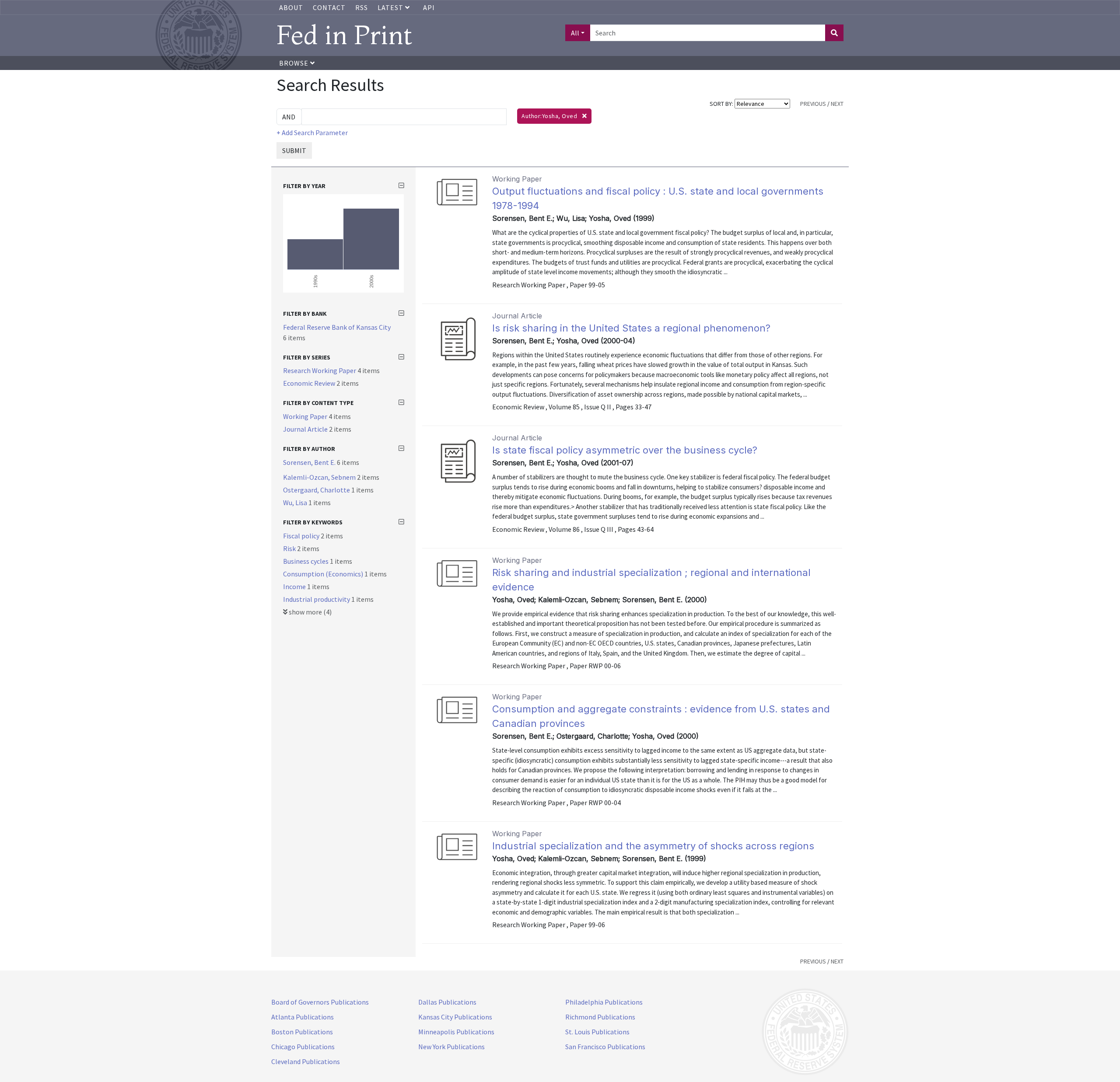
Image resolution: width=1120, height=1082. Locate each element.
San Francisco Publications (605, 1046)
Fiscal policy (302, 535)
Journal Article (306, 429)
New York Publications (451, 1046)
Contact (329, 7)
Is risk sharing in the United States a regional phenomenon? (631, 328)
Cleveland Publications (305, 1061)
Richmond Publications (600, 1016)
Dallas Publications (447, 1002)
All (575, 32)
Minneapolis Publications (456, 1031)
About (291, 7)
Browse (294, 63)
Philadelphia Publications (604, 1002)
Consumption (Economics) (323, 573)
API (429, 7)
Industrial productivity (317, 599)
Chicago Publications (303, 1046)
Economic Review (309, 383)
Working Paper (306, 416)
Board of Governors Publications (320, 1002)
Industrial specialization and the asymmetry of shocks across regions (653, 846)
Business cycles (306, 561)
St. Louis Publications (597, 1031)
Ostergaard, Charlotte (317, 489)
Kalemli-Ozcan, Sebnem (320, 477)
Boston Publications (302, 1031)
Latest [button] (391, 7)
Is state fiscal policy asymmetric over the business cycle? (624, 450)
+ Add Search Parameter (312, 132)
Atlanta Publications (302, 1016)
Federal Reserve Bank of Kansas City (337, 327)
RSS (361, 7)
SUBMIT (294, 150)
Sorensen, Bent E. (310, 462)
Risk (290, 548)
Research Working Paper (320, 370)
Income (295, 586)
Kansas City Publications (455, 1016)
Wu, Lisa (295, 502)
